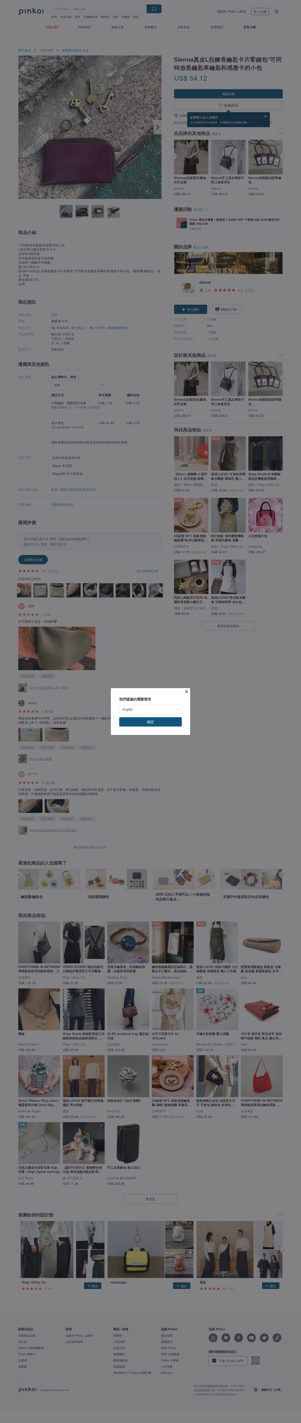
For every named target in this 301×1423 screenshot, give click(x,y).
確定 (150, 721)
